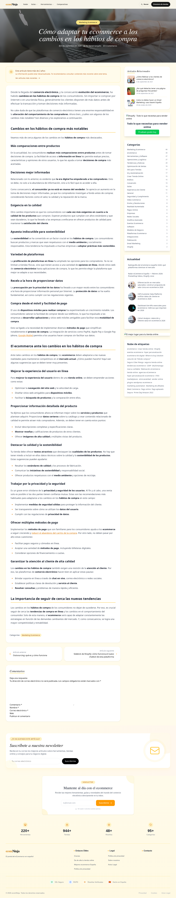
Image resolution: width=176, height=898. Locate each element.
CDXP (149, 366)
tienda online (132, 372)
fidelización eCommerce (150, 369)
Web (12, 713)
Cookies (154, 893)
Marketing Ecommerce (31, 635)
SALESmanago (157, 366)
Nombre (14, 707)
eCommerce (132, 349)
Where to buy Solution (154, 355)
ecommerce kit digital (136, 355)
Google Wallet (25, 335)
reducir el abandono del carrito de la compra (54, 533)
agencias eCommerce (147, 372)
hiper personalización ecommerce (140, 376)
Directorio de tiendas (160, 4)
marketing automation (136, 386)
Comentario (16, 704)
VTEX (157, 376)
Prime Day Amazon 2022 (143, 392)
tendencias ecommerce (136, 366)
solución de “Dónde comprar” (139, 359)
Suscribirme (70, 761)
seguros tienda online (153, 362)
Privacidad (143, 893)
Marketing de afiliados (155, 386)
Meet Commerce (133, 389)
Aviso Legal (166, 893)
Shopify (157, 349)
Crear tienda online (145, 349)
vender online (157, 379)
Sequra (130, 392)
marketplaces (132, 379)
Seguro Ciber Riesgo (135, 362)
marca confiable (133, 369)
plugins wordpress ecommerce (139, 382)
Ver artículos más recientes (26, 78)
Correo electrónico (19, 710)
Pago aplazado (157, 389)
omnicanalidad (145, 379)
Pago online (146, 389)
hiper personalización (153, 352)
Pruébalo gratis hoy (147, 132)
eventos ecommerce (135, 352)
